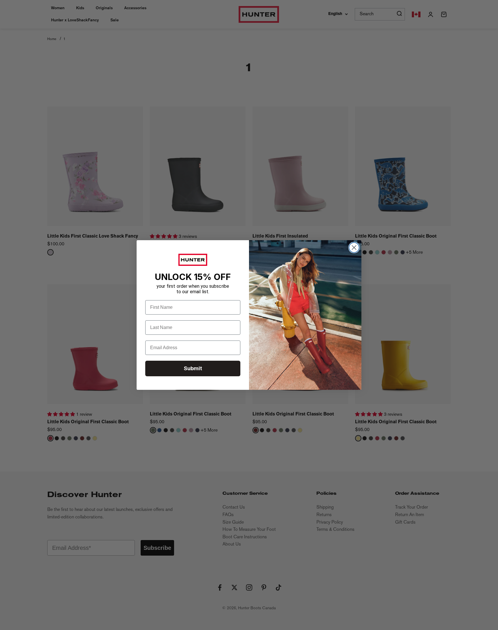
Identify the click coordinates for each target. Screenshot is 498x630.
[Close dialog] (354, 247)
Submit (193, 368)
